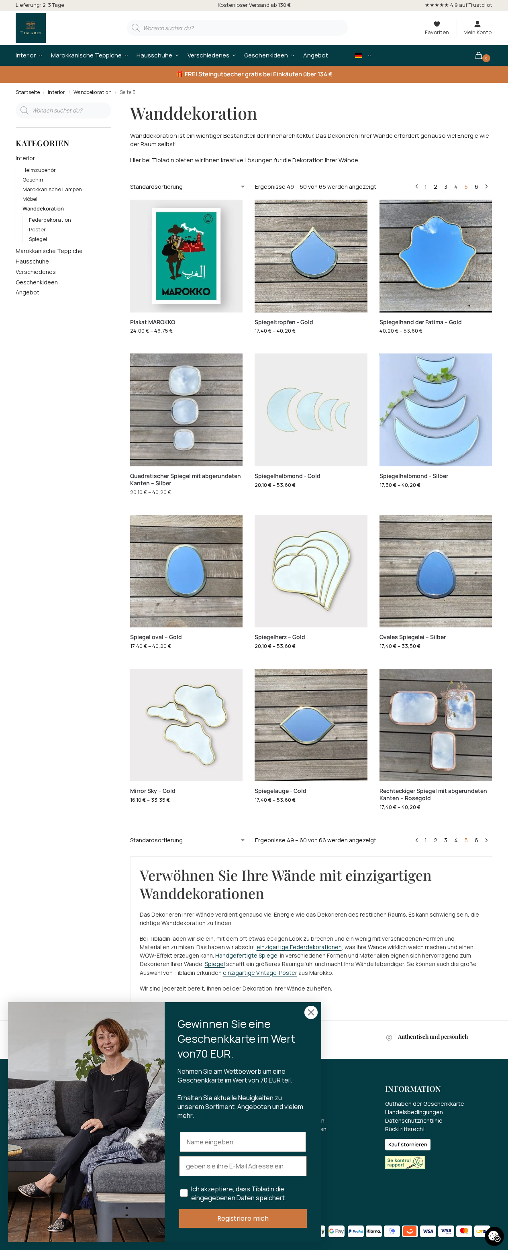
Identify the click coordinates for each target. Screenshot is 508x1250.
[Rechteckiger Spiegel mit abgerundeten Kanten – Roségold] (435, 725)
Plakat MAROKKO (152, 322)
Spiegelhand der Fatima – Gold (420, 322)
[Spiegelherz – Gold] (311, 571)
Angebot (27, 292)
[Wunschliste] (230, 212)
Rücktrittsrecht (405, 1129)
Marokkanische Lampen (52, 189)
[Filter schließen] (113, 107)
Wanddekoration (92, 92)
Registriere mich (243, 1218)
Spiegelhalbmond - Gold (287, 476)
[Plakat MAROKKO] (186, 256)
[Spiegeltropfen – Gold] (311, 256)
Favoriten (437, 32)
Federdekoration (50, 219)
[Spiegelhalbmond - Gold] (311, 409)
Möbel (29, 198)
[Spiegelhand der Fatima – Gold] (435, 256)
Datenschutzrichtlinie (414, 1120)
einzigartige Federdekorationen (299, 947)
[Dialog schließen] (311, 1012)
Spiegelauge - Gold (280, 791)
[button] (483, 55)
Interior (56, 92)
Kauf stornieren (407, 1144)
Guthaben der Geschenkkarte (424, 1103)
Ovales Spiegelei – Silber (412, 637)
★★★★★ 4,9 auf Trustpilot (458, 4)
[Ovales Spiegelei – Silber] (435, 571)
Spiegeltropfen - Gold (284, 322)
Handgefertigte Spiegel (247, 955)
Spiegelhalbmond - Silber (413, 476)
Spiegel (215, 964)
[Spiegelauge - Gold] (311, 725)
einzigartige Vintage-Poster (260, 972)
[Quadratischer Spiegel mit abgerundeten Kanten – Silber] (186, 409)
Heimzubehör (39, 170)
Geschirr (33, 179)
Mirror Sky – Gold (152, 791)
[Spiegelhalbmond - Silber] (435, 409)
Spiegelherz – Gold (280, 637)
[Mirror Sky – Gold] (186, 725)
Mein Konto (477, 32)
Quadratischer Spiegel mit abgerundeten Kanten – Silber (185, 479)
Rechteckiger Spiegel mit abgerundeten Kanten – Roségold (433, 794)
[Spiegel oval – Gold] (186, 571)
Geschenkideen (37, 282)
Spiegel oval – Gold (156, 637)
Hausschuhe (32, 261)
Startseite (28, 92)
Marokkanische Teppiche (49, 251)
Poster (37, 229)
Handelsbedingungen (414, 1112)
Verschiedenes (36, 272)
